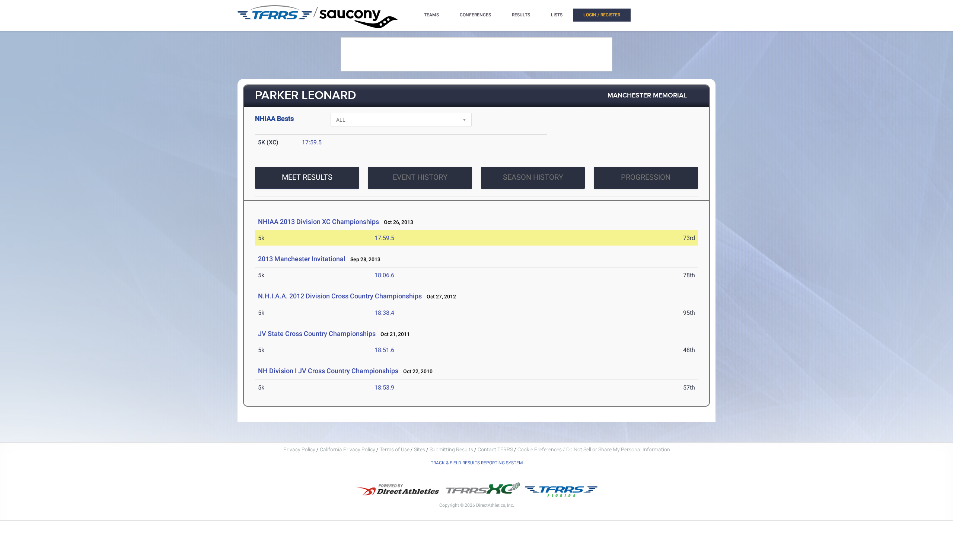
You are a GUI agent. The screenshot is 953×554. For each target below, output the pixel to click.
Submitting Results (451, 449)
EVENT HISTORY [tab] (420, 177)
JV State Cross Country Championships (317, 333)
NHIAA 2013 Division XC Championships (318, 221)
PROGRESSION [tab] (645, 177)
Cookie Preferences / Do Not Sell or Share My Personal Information (593, 449)
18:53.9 (384, 387)
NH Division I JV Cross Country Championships (328, 371)
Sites (419, 449)
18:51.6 (384, 349)
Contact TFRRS (496, 449)
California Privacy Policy (347, 449)
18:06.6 (384, 275)
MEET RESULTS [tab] (307, 177)
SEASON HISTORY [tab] (533, 177)
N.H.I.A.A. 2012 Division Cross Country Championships (340, 296)
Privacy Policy (299, 449)
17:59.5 (312, 142)
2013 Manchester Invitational (301, 259)
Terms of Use (394, 449)
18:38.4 (384, 312)
